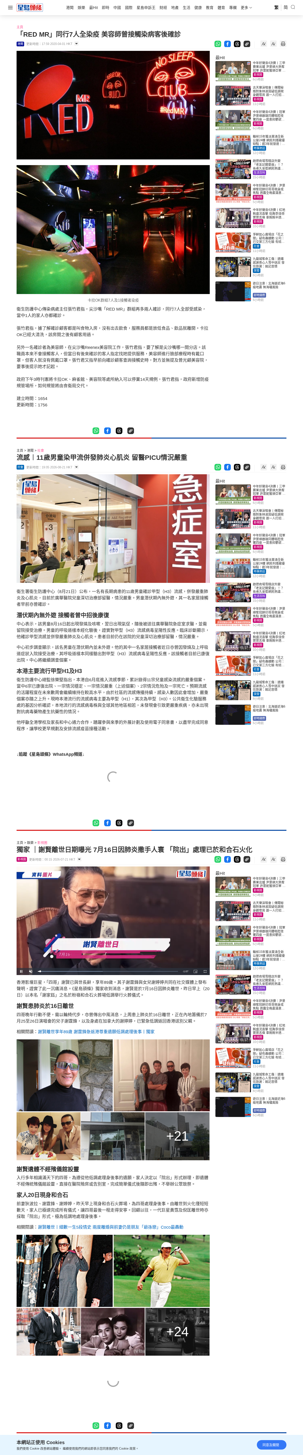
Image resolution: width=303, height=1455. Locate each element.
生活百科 (259, 172)
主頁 (20, 27)
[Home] (30, 7)
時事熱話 (259, 148)
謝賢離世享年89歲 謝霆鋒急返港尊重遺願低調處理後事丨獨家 (96, 1031)
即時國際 (259, 295)
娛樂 (30, 842)
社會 (256, 246)
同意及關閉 (271, 1445)
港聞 (30, 450)
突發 (256, 270)
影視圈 (258, 74)
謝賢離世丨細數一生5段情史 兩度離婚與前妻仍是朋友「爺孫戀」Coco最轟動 (110, 1227)
